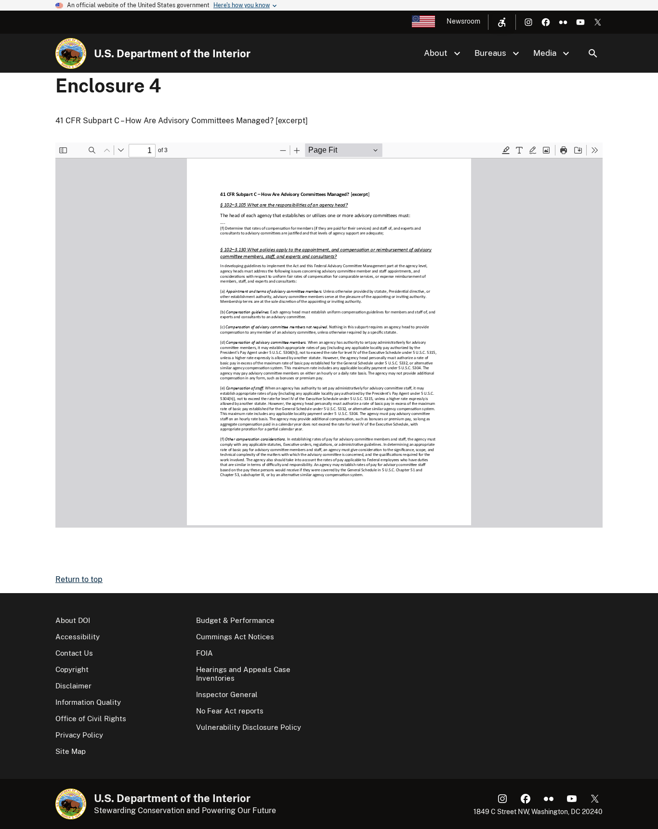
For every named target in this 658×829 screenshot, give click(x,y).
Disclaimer (73, 686)
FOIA (204, 653)
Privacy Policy (79, 735)
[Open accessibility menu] (502, 22)
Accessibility (77, 637)
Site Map (70, 751)
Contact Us (74, 653)
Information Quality (88, 702)
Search (593, 53)
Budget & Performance (235, 620)
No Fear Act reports (229, 711)
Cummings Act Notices (235, 637)
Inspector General (227, 694)
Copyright (72, 669)
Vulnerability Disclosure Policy (248, 727)
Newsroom (463, 21)
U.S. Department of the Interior (172, 53)
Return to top (79, 579)
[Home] (70, 53)
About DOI (72, 620)
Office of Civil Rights (90, 718)
